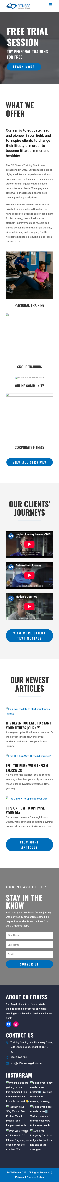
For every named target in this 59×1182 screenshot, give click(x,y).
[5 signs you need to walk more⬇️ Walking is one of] (41, 1116)
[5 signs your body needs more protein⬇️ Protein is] (41, 1092)
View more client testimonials (29, 635)
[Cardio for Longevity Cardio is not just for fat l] (41, 1140)
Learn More (24, 66)
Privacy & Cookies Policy (29, 1177)
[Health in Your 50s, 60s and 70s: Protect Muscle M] (17, 1116)
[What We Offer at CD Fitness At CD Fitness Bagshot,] (17, 1140)
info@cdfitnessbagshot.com (26, 1063)
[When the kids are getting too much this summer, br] (17, 1092)
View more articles (29, 845)
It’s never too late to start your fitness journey (28, 725)
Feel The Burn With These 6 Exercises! (27, 768)
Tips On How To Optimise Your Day (25, 810)
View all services (29, 462)
